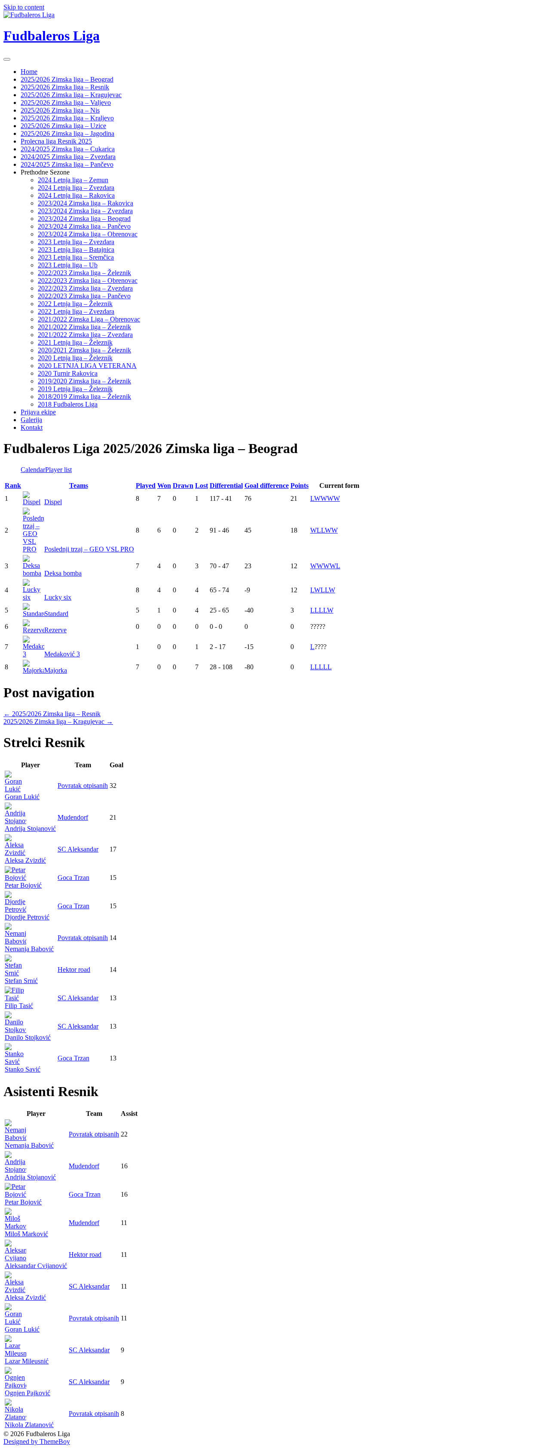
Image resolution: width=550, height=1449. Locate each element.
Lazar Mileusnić (27, 1361)
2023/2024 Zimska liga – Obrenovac (88, 234)
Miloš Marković (26, 1234)
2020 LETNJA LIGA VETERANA (87, 365)
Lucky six (57, 597)
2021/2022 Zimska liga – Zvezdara (85, 334)
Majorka (55, 670)
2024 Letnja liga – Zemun (73, 180)
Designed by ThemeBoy (36, 1441)
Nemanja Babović (29, 949)
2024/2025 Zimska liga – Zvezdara (68, 156)
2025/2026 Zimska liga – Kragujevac (71, 94)
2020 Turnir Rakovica (68, 373)
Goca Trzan (73, 877)
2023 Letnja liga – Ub (68, 265)
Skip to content (23, 7)
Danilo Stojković (28, 1037)
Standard (56, 613)
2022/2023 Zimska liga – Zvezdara (85, 288)
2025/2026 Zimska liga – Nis (60, 110)
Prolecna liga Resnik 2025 (56, 141)
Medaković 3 (62, 654)
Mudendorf (73, 817)
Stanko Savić (22, 1069)
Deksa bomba (63, 573)
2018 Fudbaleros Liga (68, 404)
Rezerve (55, 630)
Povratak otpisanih (83, 785)
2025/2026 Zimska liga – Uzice (63, 125)
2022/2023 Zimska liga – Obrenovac (88, 280)
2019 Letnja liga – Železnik (75, 388)
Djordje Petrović (27, 917)
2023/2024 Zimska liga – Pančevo (84, 226)
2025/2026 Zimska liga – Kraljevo (67, 118)
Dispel (53, 501)
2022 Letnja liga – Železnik (75, 303)
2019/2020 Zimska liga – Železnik (84, 381)
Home (29, 71)
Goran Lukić (22, 796)
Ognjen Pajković (27, 1393)
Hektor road (74, 969)
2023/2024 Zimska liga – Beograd (84, 218)
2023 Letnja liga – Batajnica (76, 249)
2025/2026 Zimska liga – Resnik (65, 87)
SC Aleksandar (78, 849)
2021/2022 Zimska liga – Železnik (84, 327)
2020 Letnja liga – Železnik (75, 357)
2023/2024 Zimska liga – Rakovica (85, 203)
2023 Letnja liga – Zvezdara (76, 241)
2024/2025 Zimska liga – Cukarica (68, 149)
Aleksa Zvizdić (25, 860)
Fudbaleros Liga (51, 35)
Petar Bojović (23, 885)
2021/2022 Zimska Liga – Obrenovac (89, 319)
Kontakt (32, 427)
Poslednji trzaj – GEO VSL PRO (89, 549)
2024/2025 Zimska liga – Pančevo (67, 164)
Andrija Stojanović (30, 828)
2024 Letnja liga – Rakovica (76, 195)
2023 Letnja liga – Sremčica (76, 257)
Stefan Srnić (21, 980)
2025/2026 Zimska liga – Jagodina (67, 133)
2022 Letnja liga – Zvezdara (76, 311)
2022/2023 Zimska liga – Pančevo (84, 296)
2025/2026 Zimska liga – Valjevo (66, 102)
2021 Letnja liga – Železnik (75, 342)
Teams (78, 485)
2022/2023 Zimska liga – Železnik (84, 272)
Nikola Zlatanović (29, 1424)
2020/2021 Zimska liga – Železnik (84, 350)
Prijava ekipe (38, 412)
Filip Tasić (19, 1005)
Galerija (31, 419)
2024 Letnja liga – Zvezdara (76, 187)
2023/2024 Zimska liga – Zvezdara (85, 210)
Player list (58, 469)
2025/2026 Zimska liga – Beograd (67, 79)
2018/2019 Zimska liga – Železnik (84, 396)
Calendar (33, 469)
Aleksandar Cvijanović (36, 1265)
